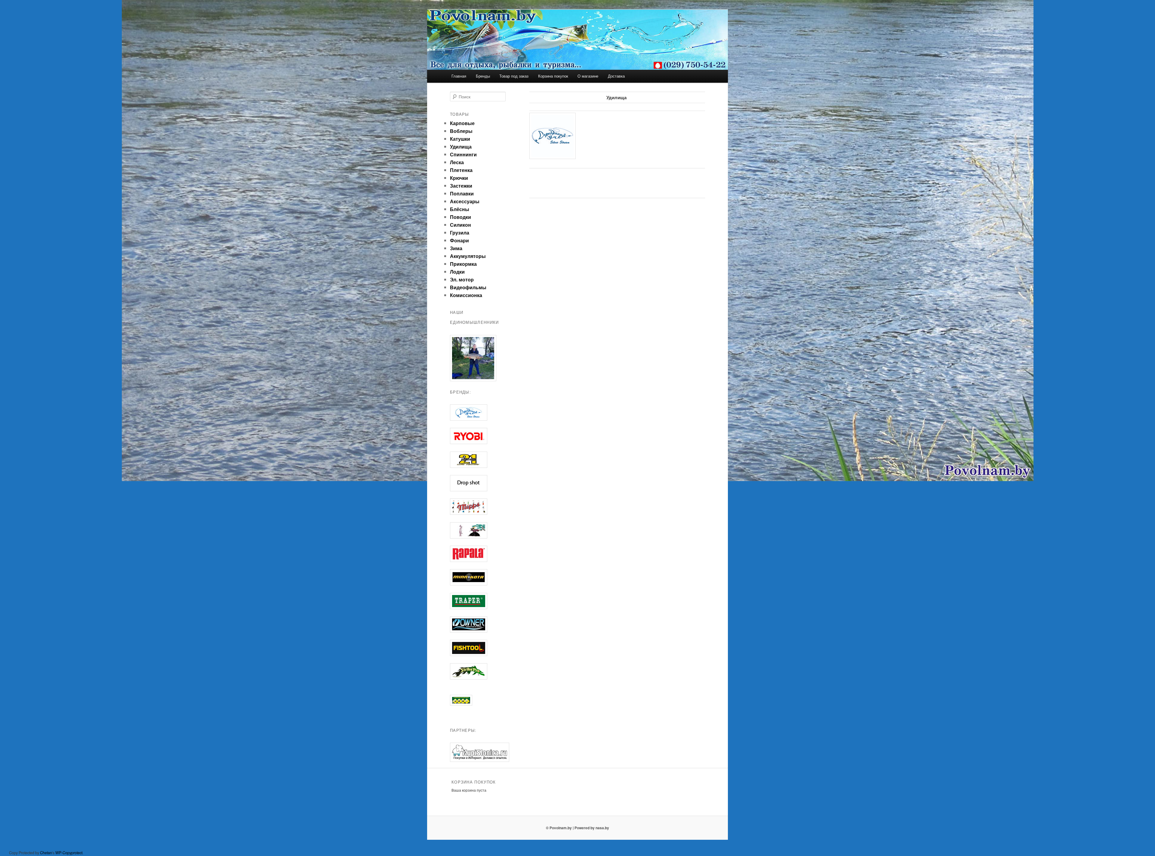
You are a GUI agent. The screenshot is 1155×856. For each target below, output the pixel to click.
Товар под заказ (513, 76)
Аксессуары (464, 201)
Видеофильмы (468, 287)
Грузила (459, 232)
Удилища (461, 146)
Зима (456, 248)
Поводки (460, 216)
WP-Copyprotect (68, 852)
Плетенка (461, 170)
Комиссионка (466, 295)
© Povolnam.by (559, 827)
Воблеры (461, 130)
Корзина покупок (553, 76)
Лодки (457, 271)
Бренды (483, 76)
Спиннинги (463, 154)
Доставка (616, 76)
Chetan (46, 852)
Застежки (461, 185)
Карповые (462, 123)
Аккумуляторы (468, 256)
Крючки (459, 177)
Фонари (459, 240)
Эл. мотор (462, 279)
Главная (458, 76)
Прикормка (463, 263)
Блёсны (459, 209)
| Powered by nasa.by (591, 827)
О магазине (588, 76)
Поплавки (462, 193)
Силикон (460, 224)
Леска (457, 162)
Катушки (460, 138)
